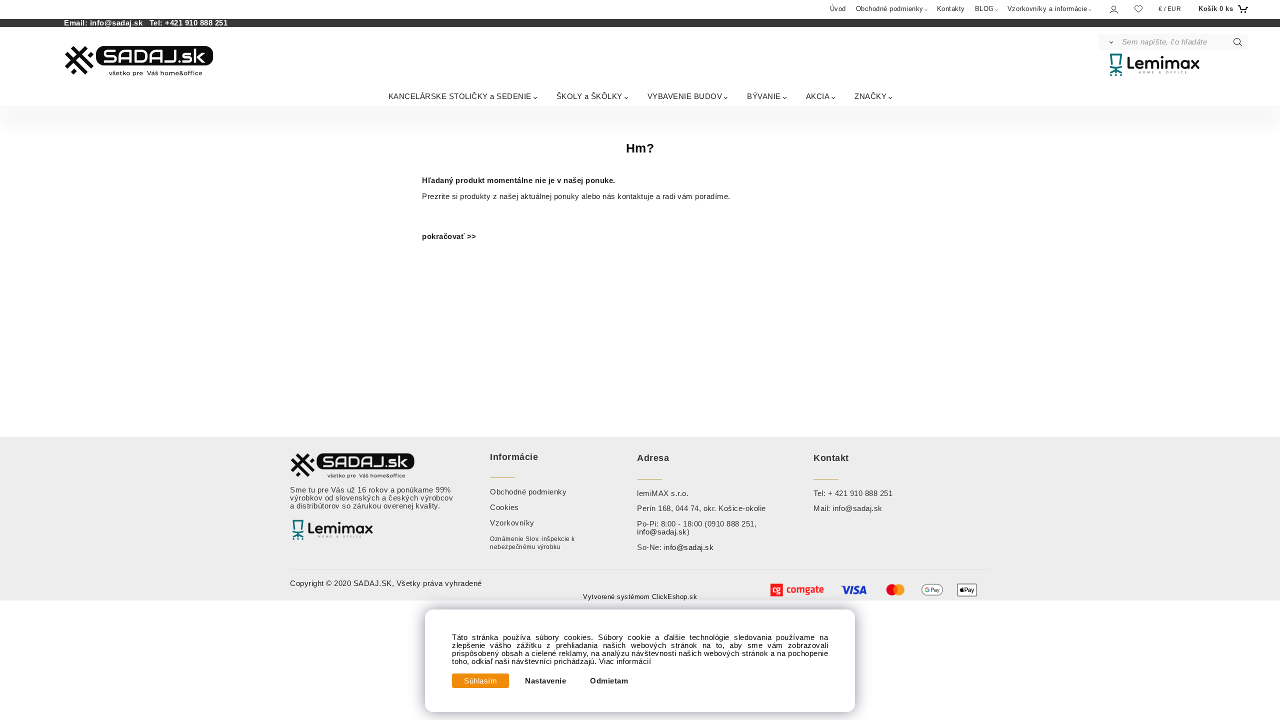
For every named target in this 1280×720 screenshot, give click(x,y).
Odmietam (609, 681)
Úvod (838, 8)
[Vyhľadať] (1109, 42)
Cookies (504, 508)
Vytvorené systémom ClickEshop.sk (640, 597)
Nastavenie (545, 681)
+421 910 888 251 (196, 23)
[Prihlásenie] (1113, 9)
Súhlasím (480, 681)
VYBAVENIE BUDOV (685, 96)
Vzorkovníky (512, 523)
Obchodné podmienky (890, 8)
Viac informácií (625, 662)
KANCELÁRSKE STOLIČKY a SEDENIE (460, 96)
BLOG (984, 8)
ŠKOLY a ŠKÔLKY (589, 96)
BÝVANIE (764, 96)
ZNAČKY (870, 96)
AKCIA (818, 96)
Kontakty (951, 8)
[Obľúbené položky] (1139, 8)
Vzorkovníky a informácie (1048, 8)
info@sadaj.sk (119, 23)
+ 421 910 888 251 (860, 494)
